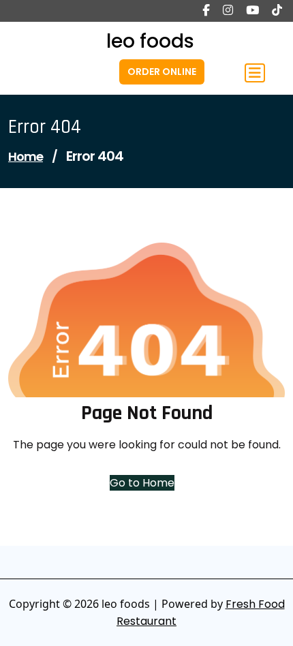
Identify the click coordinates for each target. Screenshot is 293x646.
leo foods (150, 41)
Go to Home (142, 483)
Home (25, 156)
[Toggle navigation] (255, 72)
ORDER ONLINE (161, 71)
